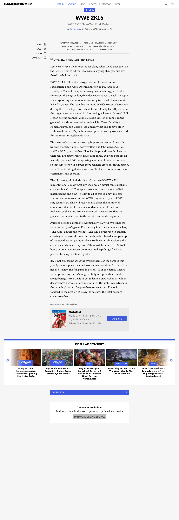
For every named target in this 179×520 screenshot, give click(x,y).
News (82, 4)
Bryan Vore (75, 29)
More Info (116, 318)
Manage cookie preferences (89, 416)
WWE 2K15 (75, 312)
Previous (7, 360)
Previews (106, 4)
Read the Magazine (66, 4)
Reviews (93, 4)
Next (171, 360)
